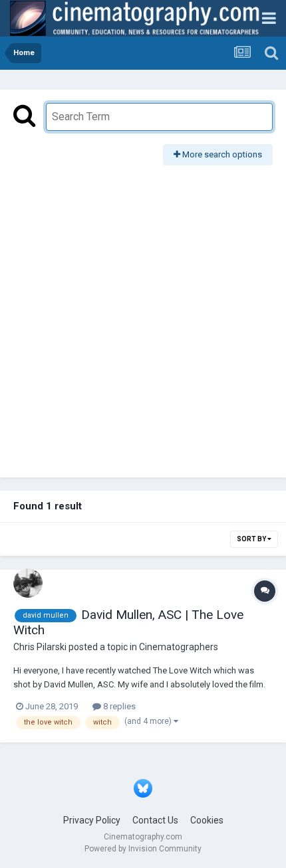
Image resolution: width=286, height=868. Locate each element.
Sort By (252, 539)
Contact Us (155, 820)
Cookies (206, 820)
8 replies (118, 706)
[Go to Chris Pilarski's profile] (28, 583)
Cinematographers (178, 647)
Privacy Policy (91, 820)
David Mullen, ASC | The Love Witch (128, 622)
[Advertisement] (143, 315)
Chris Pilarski (40, 647)
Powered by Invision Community (143, 848)
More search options (221, 154)
